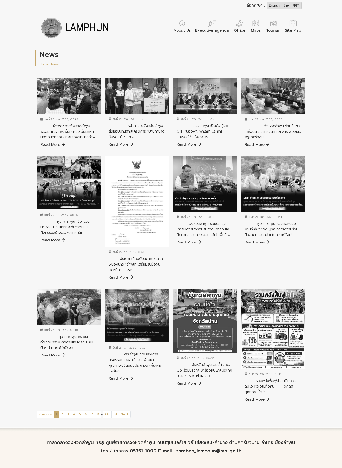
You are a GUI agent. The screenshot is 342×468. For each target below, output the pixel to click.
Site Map (293, 30)
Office (239, 30)
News (55, 64)
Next (124, 414)
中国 (296, 5)
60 (107, 414)
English (274, 5)
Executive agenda (212, 30)
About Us (182, 30)
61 (115, 414)
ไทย (286, 5)
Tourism (273, 30)
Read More (51, 144)
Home (44, 64)
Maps (256, 30)
